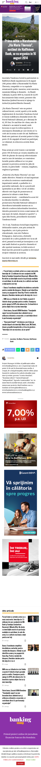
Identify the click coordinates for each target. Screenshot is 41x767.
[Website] (37, 358)
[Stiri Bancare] (12, 2)
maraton (13, 339)
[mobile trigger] (4, 2)
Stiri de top (21, 36)
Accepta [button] (20, 763)
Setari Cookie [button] (31, 760)
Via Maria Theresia (23, 339)
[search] (26, 2)
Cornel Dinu (19, 62)
